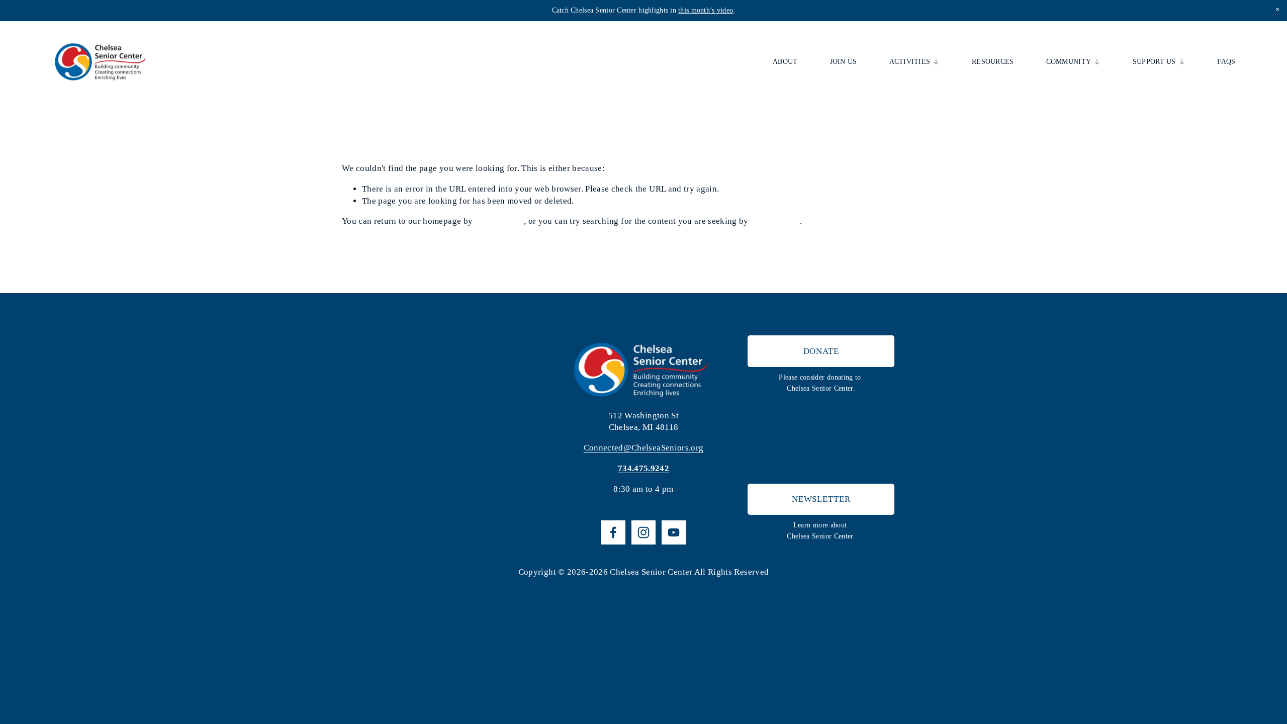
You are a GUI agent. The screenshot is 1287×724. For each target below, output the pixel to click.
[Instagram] (643, 532)
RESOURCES (993, 61)
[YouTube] (674, 532)
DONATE (821, 351)
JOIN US (843, 61)
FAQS (1226, 61)
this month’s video (705, 10)
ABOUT (785, 61)
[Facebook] (613, 532)
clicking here (499, 221)
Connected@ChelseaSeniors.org (644, 447)
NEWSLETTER (821, 499)
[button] (1277, 10)
